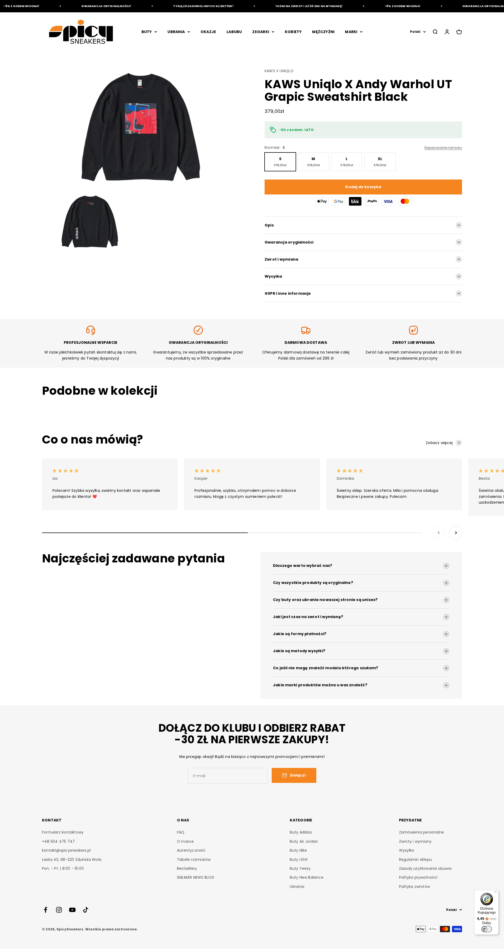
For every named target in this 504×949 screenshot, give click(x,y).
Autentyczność (191, 850)
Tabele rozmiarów (194, 859)
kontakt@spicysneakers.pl (66, 850)
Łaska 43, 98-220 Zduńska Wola (71, 859)
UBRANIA (176, 31)
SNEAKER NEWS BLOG (195, 877)
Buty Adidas (301, 832)
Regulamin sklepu (415, 859)
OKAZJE (208, 31)
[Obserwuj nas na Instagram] (58, 909)
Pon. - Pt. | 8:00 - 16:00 (63, 868)
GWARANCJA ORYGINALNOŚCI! (94, 6)
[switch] (486, 929)
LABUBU (234, 31)
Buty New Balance (306, 877)
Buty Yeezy (300, 868)
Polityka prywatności (418, 877)
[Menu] (495, 893)
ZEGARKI (260, 31)
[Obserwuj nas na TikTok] (85, 909)
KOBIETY (293, 31)
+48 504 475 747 (58, 841)
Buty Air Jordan (304, 841)
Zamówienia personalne (421, 832)
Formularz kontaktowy (62, 832)
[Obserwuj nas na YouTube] (72, 909)
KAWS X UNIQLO (279, 70)
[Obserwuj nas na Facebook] (45, 909)
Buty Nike (298, 850)
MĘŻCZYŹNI (323, 31)
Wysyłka (406, 850)
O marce (185, 841)
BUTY (146, 31)
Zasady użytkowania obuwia (425, 868)
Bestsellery (187, 868)
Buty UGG (299, 859)
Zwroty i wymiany (415, 841)
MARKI (351, 31)
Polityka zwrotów (414, 886)
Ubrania (297, 886)
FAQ (181, 832)
